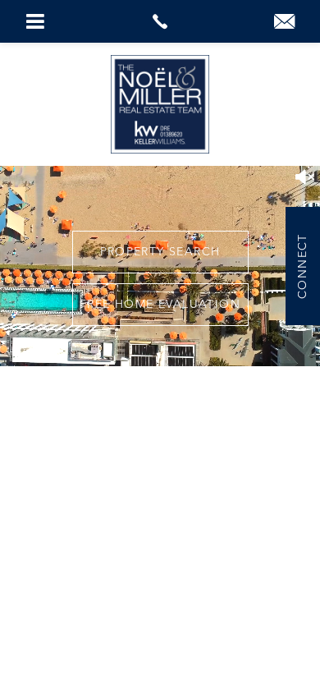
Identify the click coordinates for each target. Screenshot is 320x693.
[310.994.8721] (160, 21)
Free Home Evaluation (160, 304)
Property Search (160, 252)
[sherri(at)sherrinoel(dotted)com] (284, 23)
